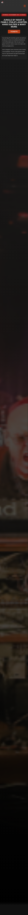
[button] (25, 6)
